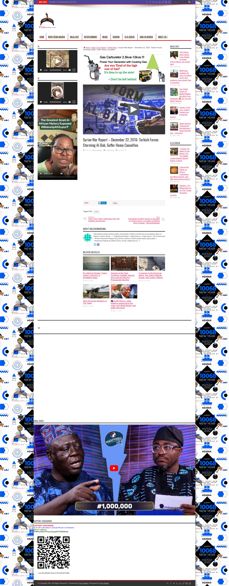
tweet (86, 203)
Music (105, 36)
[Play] (41, 70)
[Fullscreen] (74, 70)
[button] (57, 61)
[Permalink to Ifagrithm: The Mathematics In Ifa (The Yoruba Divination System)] (174, 192)
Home (41, 36)
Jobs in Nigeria (146, 36)
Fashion (116, 36)
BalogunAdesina (97, 150)
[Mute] (69, 70)
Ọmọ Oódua (84, 583)
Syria (96, 211)
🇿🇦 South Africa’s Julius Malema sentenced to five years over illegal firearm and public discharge (123, 304)
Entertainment (90, 36)
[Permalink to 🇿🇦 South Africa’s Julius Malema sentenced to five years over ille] (124, 298)
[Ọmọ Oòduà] (47, 27)
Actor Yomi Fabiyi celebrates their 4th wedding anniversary (104, 219)
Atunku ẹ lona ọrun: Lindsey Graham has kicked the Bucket (180, 112)
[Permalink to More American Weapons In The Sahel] (96, 298)
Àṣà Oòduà (130, 36)
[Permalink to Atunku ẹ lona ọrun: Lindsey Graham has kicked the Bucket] (174, 114)
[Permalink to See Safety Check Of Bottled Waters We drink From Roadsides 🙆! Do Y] (174, 95)
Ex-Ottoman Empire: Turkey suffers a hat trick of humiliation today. (95, 275)
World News (112, 48)
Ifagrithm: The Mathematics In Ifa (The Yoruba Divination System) (72, 2)
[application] (57, 61)
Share (104, 203)
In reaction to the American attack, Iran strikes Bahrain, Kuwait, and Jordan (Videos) (151, 275)
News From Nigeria (56, 36)
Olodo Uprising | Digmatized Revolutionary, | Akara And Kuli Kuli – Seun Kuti (180, 128)
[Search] (189, 2)
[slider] (55, 70)
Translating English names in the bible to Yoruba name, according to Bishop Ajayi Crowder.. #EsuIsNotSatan (144, 220)
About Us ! (162, 36)
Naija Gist (74, 36)
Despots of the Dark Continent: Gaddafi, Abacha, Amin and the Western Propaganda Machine (123, 276)
